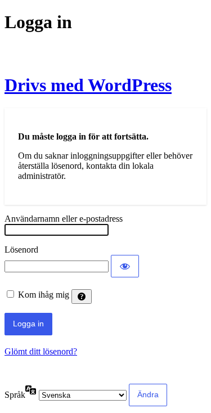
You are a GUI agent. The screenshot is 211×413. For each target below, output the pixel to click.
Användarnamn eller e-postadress (64, 218)
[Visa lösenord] (125, 266)
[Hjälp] (81, 296)
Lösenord (21, 249)
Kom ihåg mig (43, 294)
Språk (15, 394)
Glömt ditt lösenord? (41, 351)
